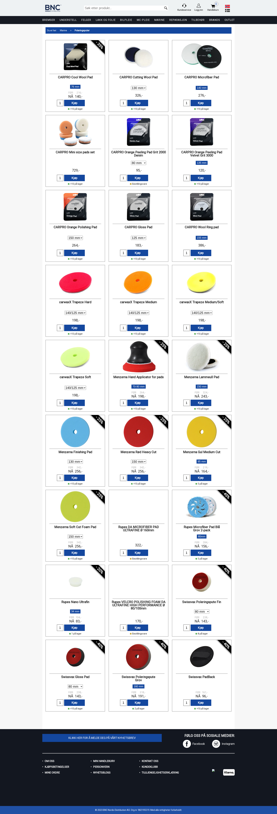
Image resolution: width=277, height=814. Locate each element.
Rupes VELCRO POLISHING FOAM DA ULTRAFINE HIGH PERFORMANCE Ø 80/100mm (138, 605)
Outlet (230, 19)
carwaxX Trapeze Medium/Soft (202, 302)
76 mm (75, 86)
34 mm (75, 611)
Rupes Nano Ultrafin (75, 602)
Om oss (49, 761)
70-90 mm (139, 386)
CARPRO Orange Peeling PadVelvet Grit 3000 (201, 153)
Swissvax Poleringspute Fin (201, 602)
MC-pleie (143, 19)
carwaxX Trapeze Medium (138, 302)
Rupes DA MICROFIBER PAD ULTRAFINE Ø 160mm (138, 528)
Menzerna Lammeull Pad (201, 377)
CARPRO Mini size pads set (75, 152)
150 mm (201, 386)
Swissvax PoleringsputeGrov (138, 678)
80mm (201, 536)
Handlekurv (213, 6)
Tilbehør (198, 19)
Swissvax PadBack (202, 677)
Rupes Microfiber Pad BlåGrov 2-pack (202, 528)
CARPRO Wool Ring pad (202, 227)
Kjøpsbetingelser (57, 766)
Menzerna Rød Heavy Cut (138, 452)
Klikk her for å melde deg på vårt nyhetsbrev (102, 738)
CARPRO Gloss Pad (138, 227)
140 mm (201, 87)
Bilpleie (126, 19)
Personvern (101, 766)
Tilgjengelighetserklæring (160, 772)
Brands (214, 19)
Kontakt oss (150, 761)
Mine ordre (52, 772)
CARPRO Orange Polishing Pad (75, 227)
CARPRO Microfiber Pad (202, 77)
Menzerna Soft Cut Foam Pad (75, 527)
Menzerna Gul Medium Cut (201, 452)
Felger (86, 19)
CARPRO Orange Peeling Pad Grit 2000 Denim (138, 153)
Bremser (48, 19)
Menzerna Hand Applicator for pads (138, 377)
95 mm (202, 461)
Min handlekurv (104, 761)
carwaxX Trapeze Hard (75, 302)
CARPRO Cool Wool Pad (75, 77)
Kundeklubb (150, 766)
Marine (159, 19)
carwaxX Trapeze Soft (75, 377)
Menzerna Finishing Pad (75, 452)
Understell (68, 19)
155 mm (201, 237)
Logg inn (198, 10)
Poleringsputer (82, 30)
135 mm (201, 162)
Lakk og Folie (106, 19)
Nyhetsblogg (101, 772)
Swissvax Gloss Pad (75, 677)
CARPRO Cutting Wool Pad (139, 77)
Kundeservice (184, 10)
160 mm (138, 686)
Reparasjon (178, 19)
